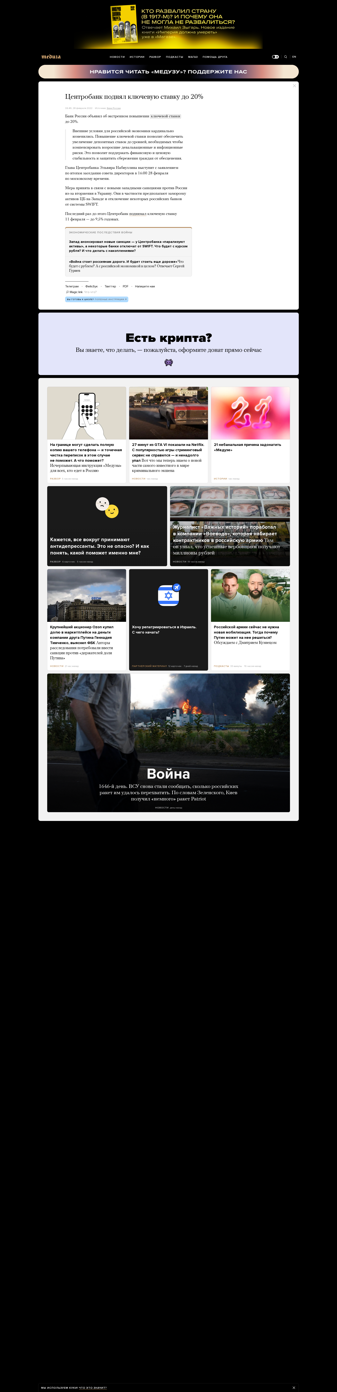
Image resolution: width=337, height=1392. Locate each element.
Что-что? (90, 292)
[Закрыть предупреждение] (294, 1387)
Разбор (155, 57)
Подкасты (174, 57)
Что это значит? (93, 1387)
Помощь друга (215, 57)
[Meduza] (51, 56)
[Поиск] (285, 57)
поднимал (137, 214)
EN (294, 56)
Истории (137, 57)
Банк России (114, 108)
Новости (117, 57)
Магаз (193, 57)
